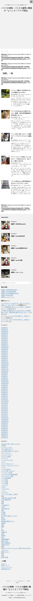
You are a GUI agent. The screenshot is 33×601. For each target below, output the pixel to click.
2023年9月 (4, 349)
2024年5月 (4, 338)
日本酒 (3, 514)
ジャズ (3, 462)
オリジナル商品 (6, 456)
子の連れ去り (5, 505)
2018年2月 (4, 396)
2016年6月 (4, 428)
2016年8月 (4, 425)
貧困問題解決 (5, 539)
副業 (14, 96)
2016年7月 (4, 426)
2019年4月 (4, 378)
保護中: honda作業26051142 (19, 248)
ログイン (4, 563)
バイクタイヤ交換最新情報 (9, 474)
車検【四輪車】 (6, 543)
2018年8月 (4, 387)
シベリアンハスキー (7, 460)
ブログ (3, 487)
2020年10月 (5, 365)
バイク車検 (4, 481)
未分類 (3, 519)
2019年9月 (4, 373)
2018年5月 (4, 392)
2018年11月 (4, 382)
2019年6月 (4, 374)
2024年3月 (4, 342)
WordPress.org (5, 569)
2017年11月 (4, 399)
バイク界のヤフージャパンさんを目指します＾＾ (16, 592)
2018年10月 (5, 383)
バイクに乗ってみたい (8, 471)
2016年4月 (4, 432)
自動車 (28, 185)
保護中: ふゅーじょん (17, 272)
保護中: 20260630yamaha (18, 224)
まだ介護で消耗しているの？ (10, 451)
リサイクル (4, 492)
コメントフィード (6, 567)
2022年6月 (4, 356)
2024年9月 (4, 333)
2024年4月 (4, 340)
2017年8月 (4, 403)
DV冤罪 (3, 445)
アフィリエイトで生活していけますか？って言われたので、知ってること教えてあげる (21, 159)
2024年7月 (4, 335)
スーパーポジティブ (25, 117)
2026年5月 (4, 329)
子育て (3, 507)
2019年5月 (4, 376)
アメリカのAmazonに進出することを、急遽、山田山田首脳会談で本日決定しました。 (21, 113)
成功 (2, 510)
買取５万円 (4, 541)
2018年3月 (4, 394)
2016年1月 (4, 437)
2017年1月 (4, 416)
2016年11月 (4, 419)
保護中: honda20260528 (18, 236)
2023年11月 (4, 346)
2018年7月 (4, 389)
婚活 (2, 503)
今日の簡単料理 (6, 499)
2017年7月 (4, 405)
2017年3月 (4, 412)
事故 (2, 496)
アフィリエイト (20, 141)
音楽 (2, 555)
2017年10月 (5, 401)
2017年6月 (4, 407)
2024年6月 (4, 337)
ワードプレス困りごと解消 (9, 494)
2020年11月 (4, 364)
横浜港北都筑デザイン (8, 521)
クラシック (4, 458)
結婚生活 (4, 532)
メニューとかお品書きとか (19, 581)
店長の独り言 (21, 119)
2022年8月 (4, 353)
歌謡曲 (3, 523)
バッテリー (4, 485)
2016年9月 (4, 423)
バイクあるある (6, 469)
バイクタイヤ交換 (6, 472)
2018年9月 (4, 385)
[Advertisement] (16, 31)
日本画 (3, 512)
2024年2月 (4, 344)
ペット (26, 141)
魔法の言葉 (21, 96)
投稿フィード (5, 565)
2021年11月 (4, 362)
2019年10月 (5, 371)
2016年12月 (5, 417)
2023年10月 (5, 347)
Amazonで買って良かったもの (10, 444)
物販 (2, 526)
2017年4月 (4, 410)
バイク (12, 119)
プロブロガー (16, 164)
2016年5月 (4, 430)
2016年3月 (4, 434)
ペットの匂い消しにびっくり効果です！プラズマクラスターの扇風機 (21, 136)
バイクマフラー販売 (7, 476)
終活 (2, 530)
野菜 (2, 553)
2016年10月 (5, 421)
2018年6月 (4, 391)
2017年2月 (4, 414)
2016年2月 (4, 435)
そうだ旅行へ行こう (7, 449)
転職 (25, 166)
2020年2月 (4, 367)
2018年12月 (5, 380)
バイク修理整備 (6, 478)
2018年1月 (4, 398)
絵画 (2, 534)
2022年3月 (4, 358)
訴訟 (17, 96)
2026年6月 (4, 328)
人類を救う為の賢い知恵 (8, 498)
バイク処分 (4, 480)
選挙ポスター (5, 552)
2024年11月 (4, 331)
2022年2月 (4, 360)
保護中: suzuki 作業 (16, 260)
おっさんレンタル (6, 447)
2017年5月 (4, 408)
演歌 (2, 525)
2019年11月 (4, 369)
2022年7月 (4, 355)
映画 (2, 517)
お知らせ (8, 581)
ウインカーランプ (6, 454)
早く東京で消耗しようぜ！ (9, 516)
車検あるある (5, 544)
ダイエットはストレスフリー (10, 465)
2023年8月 (4, 351)
